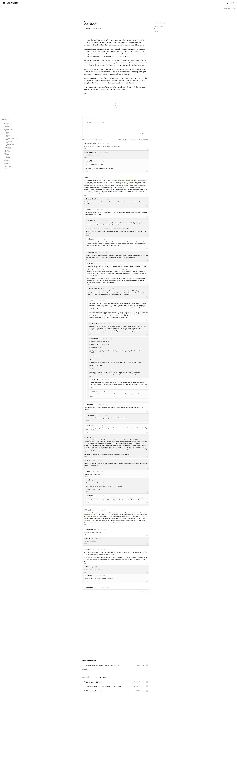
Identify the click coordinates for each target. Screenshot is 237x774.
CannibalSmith (90, 152)
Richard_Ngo (137, 686)
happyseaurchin (89, 587)
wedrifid (89, 161)
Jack (87, 461)
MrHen (89, 425)
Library (156, 31)
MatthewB (88, 549)
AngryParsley (95, 338)
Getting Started (158, 26)
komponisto (91, 253)
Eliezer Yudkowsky (90, 143)
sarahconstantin (136, 682)
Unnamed (94, 323)
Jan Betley (137, 691)
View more (85, 669)
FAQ (155, 29)
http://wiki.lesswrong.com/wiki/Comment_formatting (104, 374)
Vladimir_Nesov (96, 380)
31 (8, 771)
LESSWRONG (12, 3)
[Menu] (3, 3)
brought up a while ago (126, 180)
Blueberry (90, 220)
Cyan (91, 300)
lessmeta (5, 119)
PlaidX (88, 28)
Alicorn (87, 177)
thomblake (90, 404)
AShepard (88, 510)
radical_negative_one (95, 288)
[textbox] (115, 124)
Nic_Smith (89, 437)
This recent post (88, 515)
